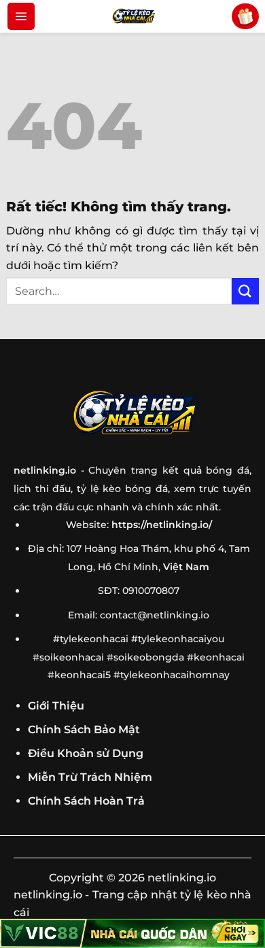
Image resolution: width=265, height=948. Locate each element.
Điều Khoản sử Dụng (85, 753)
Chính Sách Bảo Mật (84, 729)
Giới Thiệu (56, 705)
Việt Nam (186, 567)
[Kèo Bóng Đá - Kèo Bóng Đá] (132, 16)
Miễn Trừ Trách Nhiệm (90, 777)
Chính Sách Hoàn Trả (86, 800)
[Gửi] (245, 291)
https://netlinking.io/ (161, 525)
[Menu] (21, 16)
